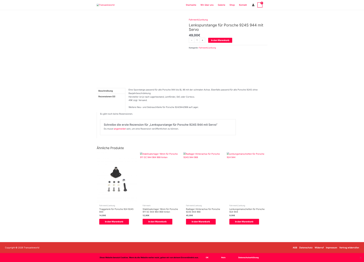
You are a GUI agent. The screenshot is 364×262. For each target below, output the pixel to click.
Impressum (331, 247)
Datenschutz (306, 247)
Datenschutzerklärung (248, 257)
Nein (223, 257)
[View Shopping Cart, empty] (259, 5)
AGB (295, 247)
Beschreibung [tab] (105, 90)
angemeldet (120, 128)
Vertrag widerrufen (349, 247)
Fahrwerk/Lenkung (198, 19)
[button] (266, 4)
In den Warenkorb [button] (114, 221)
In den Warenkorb (220, 40)
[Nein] (360, 257)
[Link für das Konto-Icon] (253, 5)
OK (207, 257)
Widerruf (319, 247)
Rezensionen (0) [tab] (106, 96)
